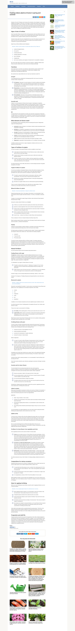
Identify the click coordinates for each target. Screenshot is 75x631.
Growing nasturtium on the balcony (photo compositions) (60, 42)
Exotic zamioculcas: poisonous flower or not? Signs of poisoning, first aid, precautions (60, 37)
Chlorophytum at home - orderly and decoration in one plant (59, 20)
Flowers (12, 6)
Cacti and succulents (31, 6)
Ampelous (39, 6)
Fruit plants (23, 6)
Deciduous (17, 6)
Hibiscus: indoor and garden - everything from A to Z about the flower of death (60, 31)
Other (44, 6)
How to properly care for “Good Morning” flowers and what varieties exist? (60, 47)
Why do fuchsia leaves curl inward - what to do (60, 15)
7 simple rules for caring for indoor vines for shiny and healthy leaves (60, 26)
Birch (11, 2)
